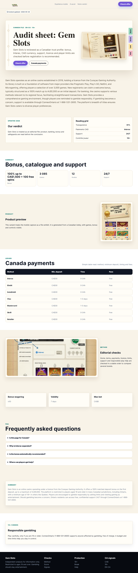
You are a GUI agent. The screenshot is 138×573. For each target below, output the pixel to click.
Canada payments (38, 63)
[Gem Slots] (14, 4)
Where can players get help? (21, 462)
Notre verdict (82, 4)
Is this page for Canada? (19, 438)
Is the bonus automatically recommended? (27, 454)
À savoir (72, 4)
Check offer (125, 4)
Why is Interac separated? (20, 446)
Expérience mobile (61, 4)
